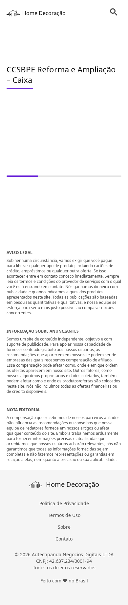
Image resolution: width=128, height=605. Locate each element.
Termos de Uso (64, 515)
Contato (64, 539)
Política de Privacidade (64, 503)
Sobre (64, 527)
